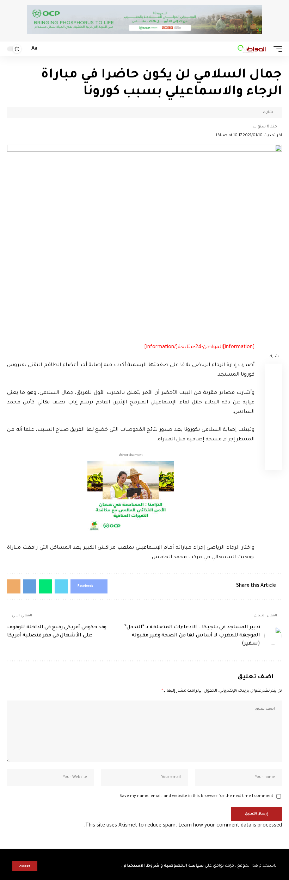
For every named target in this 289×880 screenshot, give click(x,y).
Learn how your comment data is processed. (183, 826)
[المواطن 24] (251, 49)
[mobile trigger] (276, 49)
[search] (45, 49)
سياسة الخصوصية (183, 866)
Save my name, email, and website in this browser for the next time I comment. (195, 796)
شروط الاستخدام (140, 866)
